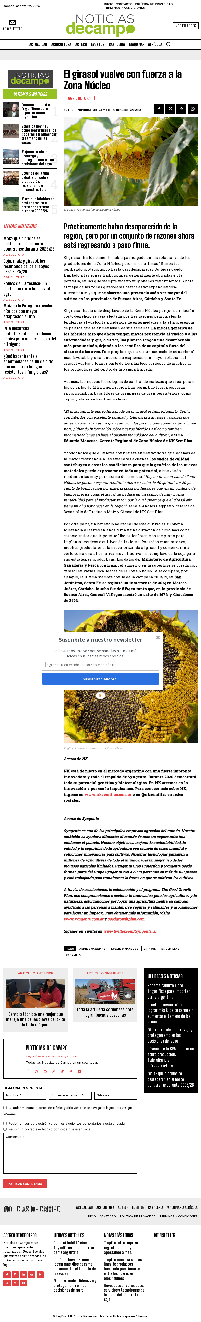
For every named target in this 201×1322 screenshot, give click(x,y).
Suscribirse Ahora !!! (101, 678)
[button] (100, 639)
